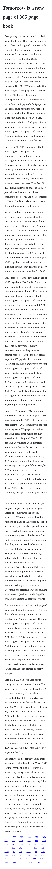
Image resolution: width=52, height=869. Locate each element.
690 (35, 855)
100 (13, 841)
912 (6, 859)
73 (29, 844)
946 (30, 862)
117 (6, 866)
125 (6, 841)
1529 (14, 837)
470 (6, 844)
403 (26, 859)
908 (21, 837)
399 (34, 859)
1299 (7, 852)
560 (6, 862)
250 (36, 837)
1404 (44, 837)
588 (29, 837)
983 (6, 855)
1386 (21, 844)
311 (35, 848)
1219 (14, 862)
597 (35, 844)
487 (45, 862)
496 (28, 855)
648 (42, 855)
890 (13, 848)
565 (20, 848)
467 (20, 855)
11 (20, 859)
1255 (29, 852)
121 (6, 837)
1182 (38, 862)
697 (28, 848)
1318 (21, 841)
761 (42, 848)
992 (13, 855)
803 (42, 844)
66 (36, 852)
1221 (22, 862)
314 (13, 844)
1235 (44, 841)
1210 (42, 859)
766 (29, 841)
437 (36, 841)
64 (14, 852)
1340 (43, 852)
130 (6, 848)
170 (13, 859)
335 (20, 852)
